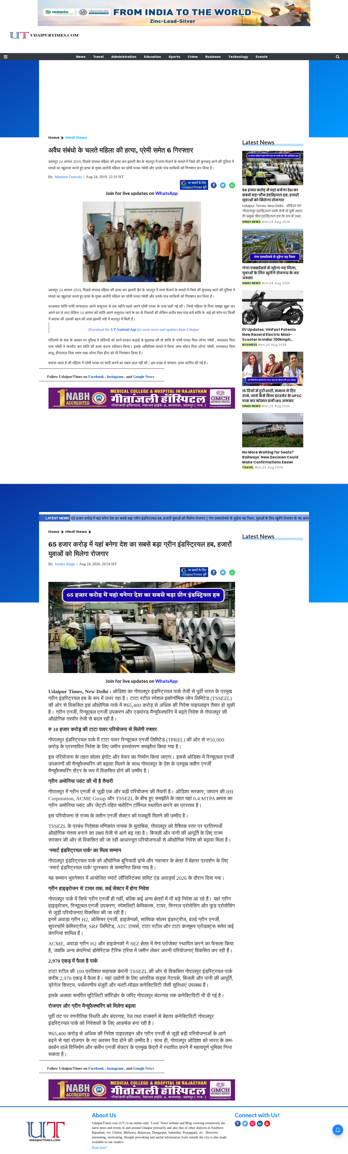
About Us (104, 1115)
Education (152, 56)
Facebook (96, 377)
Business (213, 56)
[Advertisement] (174, 93)
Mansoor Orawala (68, 177)
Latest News (258, 142)
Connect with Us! (257, 1115)
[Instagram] (252, 1124)
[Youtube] (267, 1124)
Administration (123, 56)
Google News (143, 377)
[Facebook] (238, 1124)
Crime (193, 56)
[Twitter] (245, 1124)
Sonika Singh (65, 564)
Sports (174, 56)
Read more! (99, 1148)
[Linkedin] (260, 1124)
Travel (98, 56)
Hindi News (76, 137)
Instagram (115, 377)
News (80, 56)
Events (262, 56)
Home (53, 137)
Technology (238, 56)
